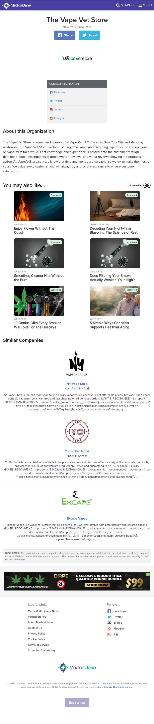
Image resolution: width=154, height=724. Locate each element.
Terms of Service (38, 645)
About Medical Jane (40, 622)
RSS (116, 634)
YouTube (58, 109)
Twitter (58, 101)
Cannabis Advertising (41, 650)
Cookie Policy (36, 639)
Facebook (59, 92)
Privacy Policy (36, 633)
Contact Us (35, 628)
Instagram (59, 118)
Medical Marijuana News (43, 611)
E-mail (118, 622)
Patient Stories (37, 616)
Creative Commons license (118, 687)
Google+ (119, 628)
